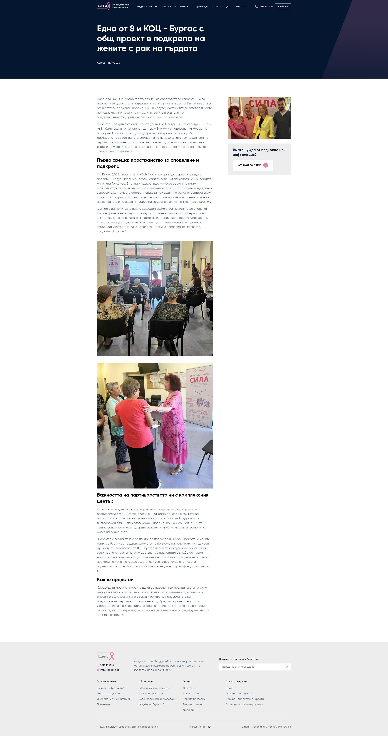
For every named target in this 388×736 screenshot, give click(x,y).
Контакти (188, 710)
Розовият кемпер (193, 704)
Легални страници (200, 727)
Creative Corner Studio (278, 727)
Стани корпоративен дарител (244, 704)
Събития (283, 6)
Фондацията (190, 688)
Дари (229, 688)
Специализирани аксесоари (158, 699)
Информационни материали (114, 699)
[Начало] (109, 657)
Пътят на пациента (108, 693)
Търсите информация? (111, 688)
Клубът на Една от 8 (152, 704)
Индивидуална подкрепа (155, 688)
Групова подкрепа (151, 693)
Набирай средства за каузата (245, 699)
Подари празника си (239, 693)
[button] (147, 6)
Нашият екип (191, 693)
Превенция (202, 6)
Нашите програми (194, 699)
